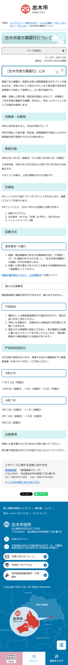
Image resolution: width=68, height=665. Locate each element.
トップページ (16, 23)
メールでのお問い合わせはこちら (22, 482)
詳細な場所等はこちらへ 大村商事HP (22, 275)
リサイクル (22, 26)
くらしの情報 (45, 23)
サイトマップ (40, 513)
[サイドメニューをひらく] (61, 645)
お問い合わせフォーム (23, 556)
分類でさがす (31, 23)
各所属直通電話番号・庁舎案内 (25, 575)
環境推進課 (11, 470)
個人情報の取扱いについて (17, 508)
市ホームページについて (16, 513)
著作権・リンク (43, 508)
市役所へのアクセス (22, 565)
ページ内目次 (34, 51)
